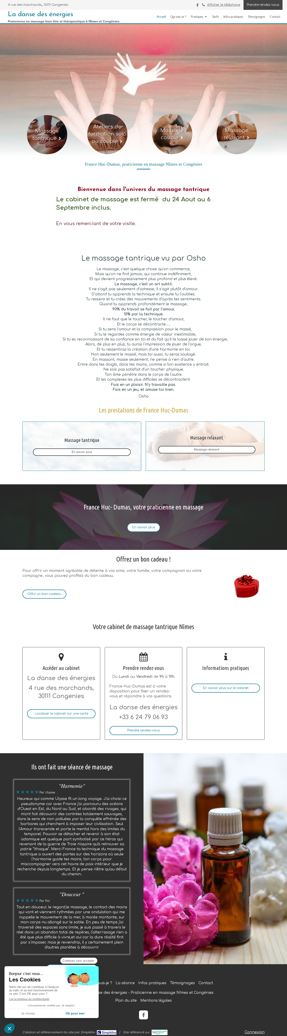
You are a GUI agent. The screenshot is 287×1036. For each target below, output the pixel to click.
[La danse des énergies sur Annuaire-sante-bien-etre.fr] (159, 1032)
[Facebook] (197, 6)
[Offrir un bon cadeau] (246, 586)
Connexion (255, 1032)
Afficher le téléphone (223, 5)
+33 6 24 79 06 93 (143, 717)
